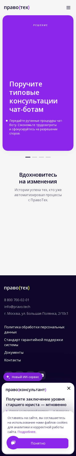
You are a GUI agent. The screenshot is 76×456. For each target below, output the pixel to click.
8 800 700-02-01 (16, 300)
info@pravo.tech (17, 306)
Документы (13, 352)
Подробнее (26, 432)
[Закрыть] (69, 388)
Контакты (12, 360)
